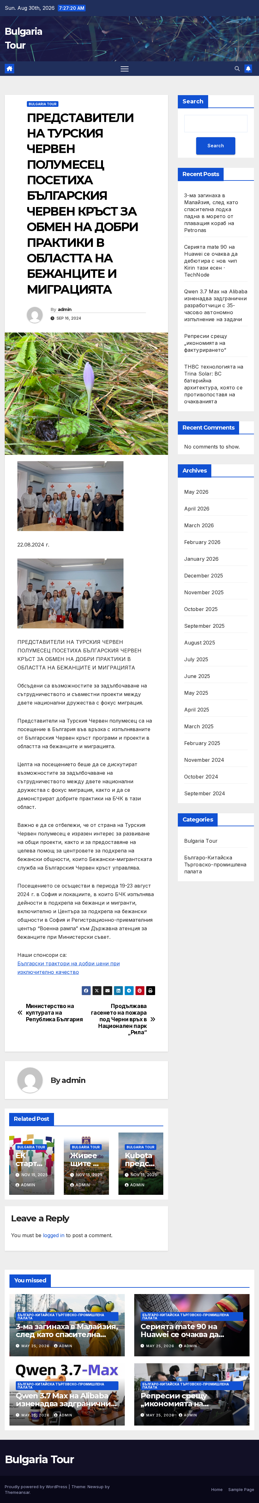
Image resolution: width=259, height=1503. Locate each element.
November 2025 (204, 592)
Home (217, 1489)
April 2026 (197, 508)
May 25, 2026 (36, 1346)
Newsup (95, 1486)
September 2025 (204, 626)
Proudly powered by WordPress (37, 1486)
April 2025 (196, 709)
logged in (53, 1235)
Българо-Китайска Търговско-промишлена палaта (215, 864)
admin (65, 309)
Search (193, 101)
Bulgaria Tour (43, 104)
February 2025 (202, 743)
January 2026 (201, 559)
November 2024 (204, 760)
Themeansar (17, 1492)
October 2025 (201, 609)
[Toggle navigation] (124, 69)
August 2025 (199, 642)
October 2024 (201, 776)
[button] (237, 68)
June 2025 (197, 676)
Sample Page (241, 1489)
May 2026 (196, 492)
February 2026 (202, 542)
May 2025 (196, 693)
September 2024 (205, 793)
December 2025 (203, 575)
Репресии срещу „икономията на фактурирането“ (205, 343)
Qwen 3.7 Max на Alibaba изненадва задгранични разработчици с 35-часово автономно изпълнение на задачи (216, 305)
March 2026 (199, 525)
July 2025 (196, 659)
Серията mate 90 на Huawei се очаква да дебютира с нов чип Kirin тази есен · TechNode (211, 261)
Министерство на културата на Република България (54, 1012)
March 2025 (199, 726)
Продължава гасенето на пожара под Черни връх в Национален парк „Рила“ (119, 1019)
